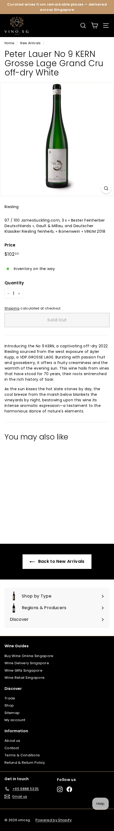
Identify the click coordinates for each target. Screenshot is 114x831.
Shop (9, 705)
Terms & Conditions (22, 755)
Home (9, 43)
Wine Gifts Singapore (23, 670)
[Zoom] (106, 188)
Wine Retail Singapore (25, 677)
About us (12, 740)
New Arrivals (30, 43)
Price (10, 245)
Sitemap (12, 712)
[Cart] (94, 25)
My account (15, 719)
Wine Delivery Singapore (27, 663)
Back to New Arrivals (60, 561)
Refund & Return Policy (25, 762)
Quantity (14, 283)
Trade (10, 698)
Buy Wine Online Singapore (29, 655)
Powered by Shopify (54, 820)
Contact (12, 748)
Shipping (12, 308)
